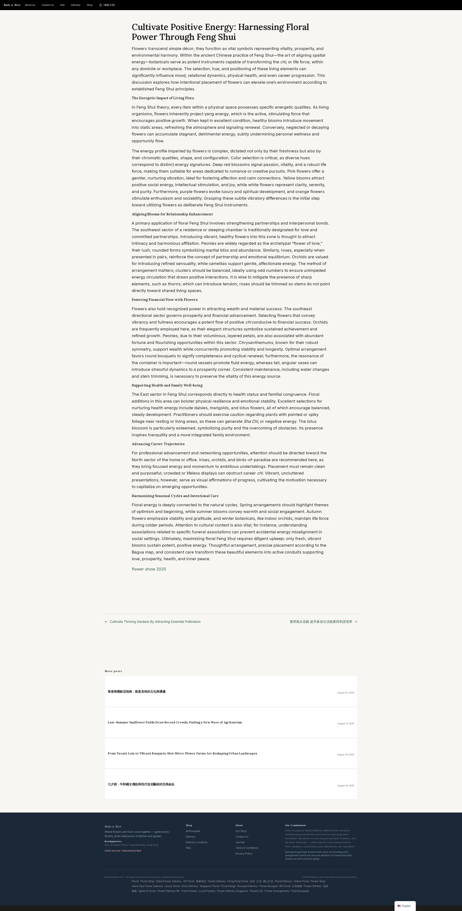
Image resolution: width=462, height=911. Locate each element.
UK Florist (188, 881)
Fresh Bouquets (300, 891)
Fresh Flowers (189, 891)
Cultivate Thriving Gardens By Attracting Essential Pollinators (155, 622)
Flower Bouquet (268, 886)
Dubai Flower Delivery (169, 881)
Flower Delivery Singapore (232, 891)
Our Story (241, 831)
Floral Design (228, 886)
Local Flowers (207, 891)
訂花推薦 (297, 886)
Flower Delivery (217, 881)
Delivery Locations (197, 842)
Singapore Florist (209, 886)
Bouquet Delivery (248, 886)
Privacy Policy (244, 853)
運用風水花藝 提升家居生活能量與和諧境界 (321, 622)
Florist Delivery (283, 881)
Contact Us (242, 836)
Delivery (190, 836)
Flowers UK (256, 891)
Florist (135, 881)
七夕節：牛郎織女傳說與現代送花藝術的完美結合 (141, 784)
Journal (240, 842)
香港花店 (201, 881)
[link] (106, 5)
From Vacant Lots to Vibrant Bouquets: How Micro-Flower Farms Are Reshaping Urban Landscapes (182, 753)
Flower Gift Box (313, 886)
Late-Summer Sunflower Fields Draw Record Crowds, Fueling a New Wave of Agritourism (175, 722)
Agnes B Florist (147, 891)
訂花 (258, 881)
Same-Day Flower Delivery (147, 886)
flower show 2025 (149, 569)
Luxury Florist (172, 886)
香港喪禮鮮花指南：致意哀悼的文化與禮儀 (136, 691)
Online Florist (301, 881)
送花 (252, 881)
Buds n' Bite (12, 5)
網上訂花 (268, 881)
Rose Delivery (190, 886)
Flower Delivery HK (168, 891)
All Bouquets (193, 831)
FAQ (188, 847)
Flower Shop (318, 881)
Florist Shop (147, 881)
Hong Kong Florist (238, 881)
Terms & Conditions (247, 847)
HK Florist (284, 886)
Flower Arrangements (277, 891)
